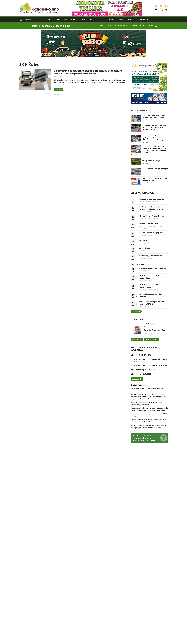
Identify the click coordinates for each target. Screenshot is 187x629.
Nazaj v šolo (144, 240)
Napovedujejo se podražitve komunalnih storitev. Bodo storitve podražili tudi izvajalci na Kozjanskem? (88, 72)
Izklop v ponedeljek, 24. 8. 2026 (143, 370)
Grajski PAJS (145, 248)
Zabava (83, 19)
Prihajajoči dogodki (142, 192)
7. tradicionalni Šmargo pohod (151, 233)
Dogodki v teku (137, 264)
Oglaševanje (143, 19)
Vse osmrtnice (137, 339)
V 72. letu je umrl (150, 327)
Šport (121, 19)
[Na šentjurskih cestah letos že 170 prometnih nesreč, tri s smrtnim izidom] (136, 128)
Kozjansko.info (21, 19)
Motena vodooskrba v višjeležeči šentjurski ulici (155, 179)
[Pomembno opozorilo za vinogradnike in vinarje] (136, 161)
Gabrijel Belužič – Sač (154, 330)
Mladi (92, 19)
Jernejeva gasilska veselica (151, 256)
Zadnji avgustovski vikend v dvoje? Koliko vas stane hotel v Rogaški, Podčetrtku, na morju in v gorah (155, 149)
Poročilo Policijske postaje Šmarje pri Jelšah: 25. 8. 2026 (149, 360)
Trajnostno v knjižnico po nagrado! (153, 268)
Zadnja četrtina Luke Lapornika (152, 199)
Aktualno (48, 19)
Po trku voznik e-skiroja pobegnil (155, 169)
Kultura (73, 19)
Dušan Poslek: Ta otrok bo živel (152, 216)
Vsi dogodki (136, 311)
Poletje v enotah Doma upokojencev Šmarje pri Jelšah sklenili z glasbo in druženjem (154, 138)
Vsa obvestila (137, 379)
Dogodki (28, 19)
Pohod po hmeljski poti (149, 224)
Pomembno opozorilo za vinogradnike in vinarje (151, 160)
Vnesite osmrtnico (151, 339)
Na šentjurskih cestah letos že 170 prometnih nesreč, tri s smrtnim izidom (154, 127)
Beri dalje (58, 89)
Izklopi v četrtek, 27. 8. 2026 (141, 355)
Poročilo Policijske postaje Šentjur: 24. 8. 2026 (149, 365)
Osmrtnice (131, 19)
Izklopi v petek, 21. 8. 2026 (141, 374)
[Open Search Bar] (165, 19)
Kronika (111, 19)
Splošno (102, 19)
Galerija (38, 19)
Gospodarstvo (61, 19)
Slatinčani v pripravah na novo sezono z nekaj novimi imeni (154, 116)
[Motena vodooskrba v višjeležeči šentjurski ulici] (136, 181)
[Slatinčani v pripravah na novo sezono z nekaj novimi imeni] (136, 118)
